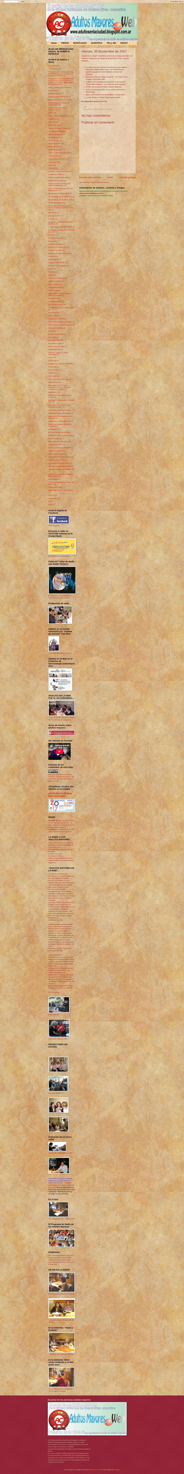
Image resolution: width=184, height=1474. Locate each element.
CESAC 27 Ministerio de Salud (58, 153)
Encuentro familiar (55, 250)
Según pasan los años (56, 454)
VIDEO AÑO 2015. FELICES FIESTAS (60, 490)
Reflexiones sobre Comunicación (60, 435)
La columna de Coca (55, 305)
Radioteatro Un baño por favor (59, 421)
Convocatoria (53, 162)
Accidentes (52, 91)
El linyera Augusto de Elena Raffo (60, 227)
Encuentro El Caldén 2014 (57, 247)
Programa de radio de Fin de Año (60, 364)
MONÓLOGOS (79, 43)
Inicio (110, 177)
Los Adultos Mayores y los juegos (60, 322)
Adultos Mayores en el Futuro (59, 100)
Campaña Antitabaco (56, 131)
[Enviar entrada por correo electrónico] (84, 107)
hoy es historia (53, 284)
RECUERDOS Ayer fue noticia (58, 432)
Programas (52, 367)
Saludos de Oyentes (55, 451)
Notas (54, 43)
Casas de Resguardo (55, 134)
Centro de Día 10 (54, 137)
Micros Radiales (54, 340)
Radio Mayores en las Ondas (58, 379)
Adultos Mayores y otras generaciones (57, 109)
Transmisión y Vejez (55, 487)
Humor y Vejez (53, 290)
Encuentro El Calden (55, 244)
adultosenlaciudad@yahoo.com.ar (91, 193)
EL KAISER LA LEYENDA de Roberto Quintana (60, 223)
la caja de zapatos (54, 301)
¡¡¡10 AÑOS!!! (52, 66)
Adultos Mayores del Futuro (58, 97)
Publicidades (52, 376)
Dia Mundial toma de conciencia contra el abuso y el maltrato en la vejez (60, 208)
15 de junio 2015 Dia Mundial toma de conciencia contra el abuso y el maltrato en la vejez (60, 74)
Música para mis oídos (56, 346)
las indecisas (52, 313)
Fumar (50, 275)
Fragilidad (51, 272)
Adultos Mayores (54, 94)
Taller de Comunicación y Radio (59, 466)
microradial (52, 337)
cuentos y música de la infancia (59, 171)
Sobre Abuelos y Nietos (56, 460)
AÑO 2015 (52, 122)
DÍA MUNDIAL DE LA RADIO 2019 (60, 200)
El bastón (51, 219)
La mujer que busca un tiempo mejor (61, 308)
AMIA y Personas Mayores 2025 (59, 116)
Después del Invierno (55, 181)
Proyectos (52, 373)
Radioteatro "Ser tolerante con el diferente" (60, 417)
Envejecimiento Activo (56, 263)
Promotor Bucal (54, 370)
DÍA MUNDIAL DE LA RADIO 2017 (60, 197)
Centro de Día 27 (54, 144)
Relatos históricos (54, 439)
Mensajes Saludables (55, 328)
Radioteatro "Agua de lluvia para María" (60, 396)
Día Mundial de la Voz (56, 203)
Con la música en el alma (57, 159)
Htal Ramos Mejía (54, 287)
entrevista (52, 256)
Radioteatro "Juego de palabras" (60, 413)
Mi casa (51, 331)
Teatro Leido (53, 479)
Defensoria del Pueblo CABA (58, 177)
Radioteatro (52, 392)
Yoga (50, 504)
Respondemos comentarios (58, 441)
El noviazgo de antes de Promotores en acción (61, 231)
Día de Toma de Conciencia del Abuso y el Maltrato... (59, 185)
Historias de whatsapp (56, 278)
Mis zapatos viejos (55, 343)
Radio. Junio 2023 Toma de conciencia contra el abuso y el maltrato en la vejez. (59, 387)
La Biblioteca (53, 298)
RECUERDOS (52, 429)
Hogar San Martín (54, 281)
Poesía (50, 358)
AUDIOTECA (96, 43)
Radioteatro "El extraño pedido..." (60, 410)
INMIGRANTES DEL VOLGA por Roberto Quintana (59, 294)
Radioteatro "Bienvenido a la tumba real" (61, 401)
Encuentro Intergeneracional (58, 253)
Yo (49, 501)
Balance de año (53, 125)
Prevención (52, 361)
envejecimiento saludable (57, 266)
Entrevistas (52, 260)
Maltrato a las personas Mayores (60, 325)
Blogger (117, 1470)
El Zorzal (51, 241)
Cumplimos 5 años (55, 174)
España (51, 269)
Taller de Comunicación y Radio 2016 (61, 469)
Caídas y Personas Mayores (58, 128)
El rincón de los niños (56, 238)
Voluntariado (53, 498)
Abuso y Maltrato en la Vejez (58, 87)
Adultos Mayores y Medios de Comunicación (59, 104)
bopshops (94, 1470)
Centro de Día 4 (54, 147)
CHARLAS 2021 (53, 156)
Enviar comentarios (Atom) (99, 182)
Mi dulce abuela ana (55, 334)
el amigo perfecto (54, 216)
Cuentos (51, 168)
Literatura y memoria (56, 319)
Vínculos (51, 495)
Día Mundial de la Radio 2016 (58, 194)
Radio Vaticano (53, 382)
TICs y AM (111, 43)
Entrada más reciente (90, 177)
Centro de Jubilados (55, 150)
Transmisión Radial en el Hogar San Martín (61, 483)
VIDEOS (123, 43)
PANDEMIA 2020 (54, 350)
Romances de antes (55, 445)
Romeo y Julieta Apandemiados (59, 448)
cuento (50, 165)
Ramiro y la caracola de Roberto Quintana (60, 425)
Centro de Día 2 (54, 140)
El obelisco (52, 235)
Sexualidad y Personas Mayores (59, 457)
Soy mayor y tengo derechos (58, 463)
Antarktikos (52, 119)
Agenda (51, 113)
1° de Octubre (53, 69)
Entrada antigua (127, 177)
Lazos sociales (53, 316)
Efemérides (52, 213)
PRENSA (65, 43)
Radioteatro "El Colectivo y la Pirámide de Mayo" (58, 406)
